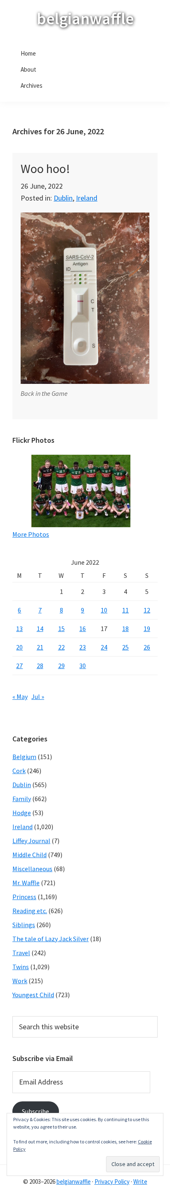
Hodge (21, 813)
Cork (19, 771)
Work (19, 981)
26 (147, 647)
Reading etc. (29, 911)
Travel (21, 953)
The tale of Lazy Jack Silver (50, 939)
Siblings (23, 925)
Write (140, 1181)
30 (82, 665)
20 (19, 647)
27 (19, 665)
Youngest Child (33, 995)
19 (147, 628)
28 (40, 665)
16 (82, 628)
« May (20, 696)
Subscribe (35, 1111)
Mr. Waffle (26, 883)
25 (125, 647)
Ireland (86, 198)
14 (40, 628)
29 (61, 665)
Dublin (63, 198)
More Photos (30, 534)
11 (125, 610)
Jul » (37, 696)
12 (147, 610)
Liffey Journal (31, 841)
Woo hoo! (45, 168)
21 (40, 647)
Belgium (24, 757)
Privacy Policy (112, 1181)
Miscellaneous (32, 869)
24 (104, 647)
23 (82, 647)
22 (61, 647)
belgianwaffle (85, 18)
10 (104, 610)
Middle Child (29, 855)
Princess (24, 897)
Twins (20, 967)
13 (19, 628)
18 (125, 628)
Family (21, 799)
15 (61, 628)
